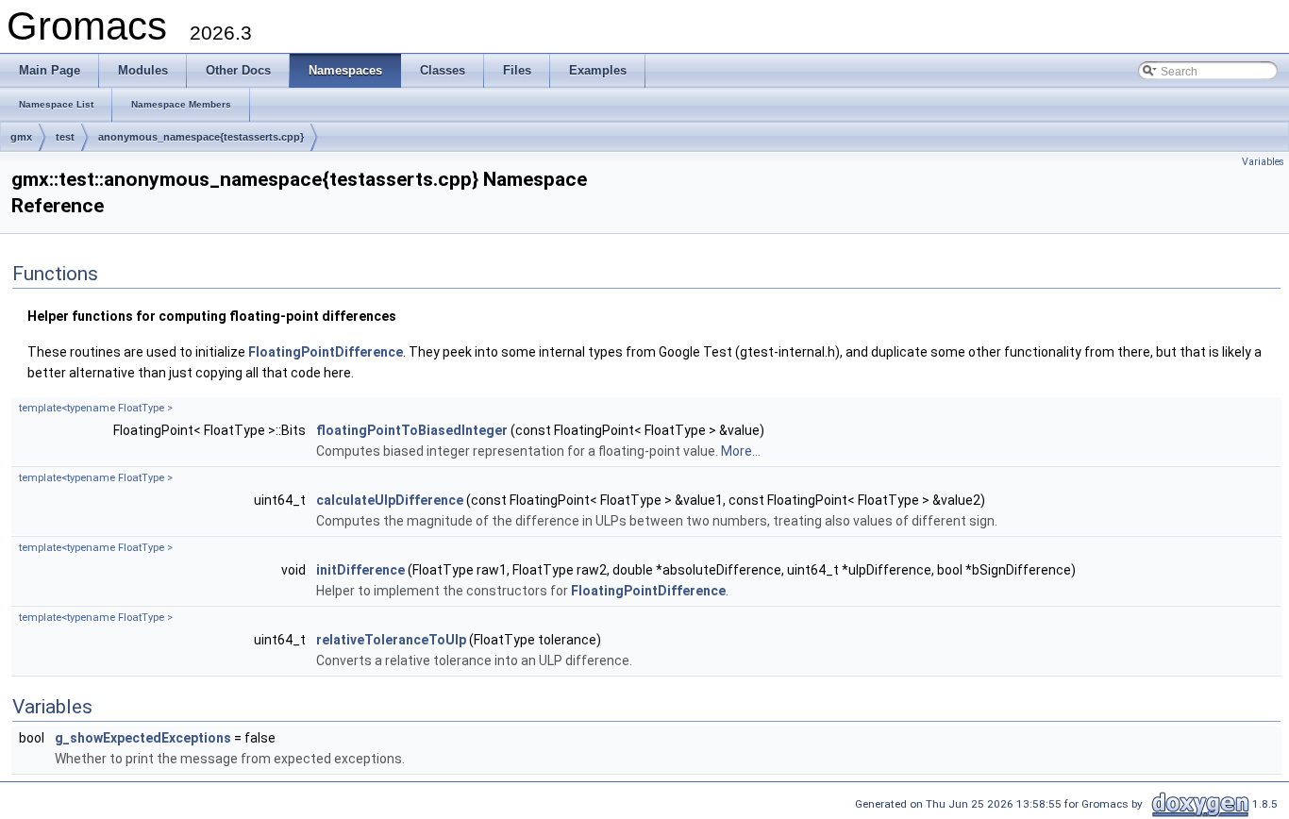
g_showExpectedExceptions (143, 737)
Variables (1263, 162)
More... (741, 451)
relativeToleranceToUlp (391, 639)
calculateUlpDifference (389, 500)
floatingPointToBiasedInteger (412, 430)
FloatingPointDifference (325, 351)
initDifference (360, 569)
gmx (21, 136)
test (65, 136)
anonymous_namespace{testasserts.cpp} (201, 136)
